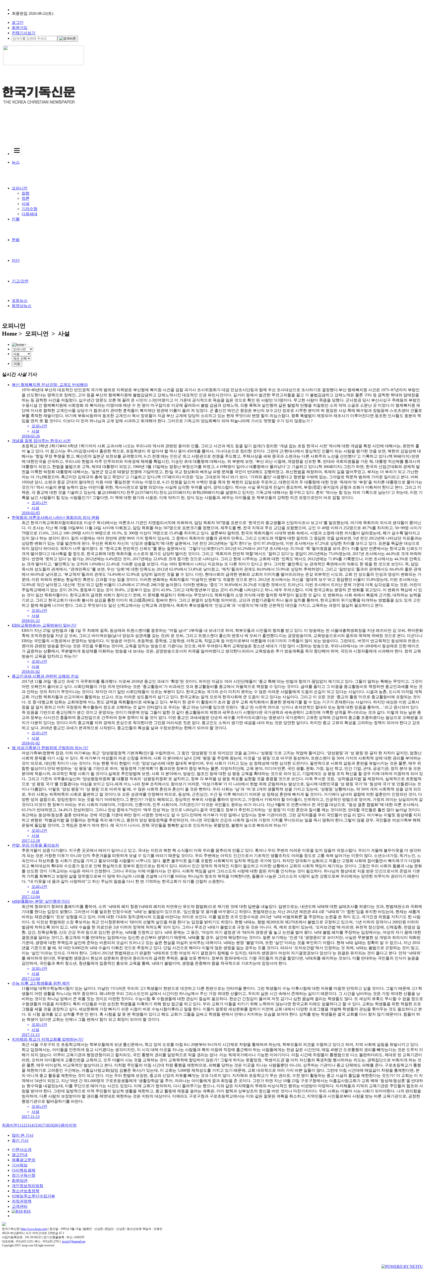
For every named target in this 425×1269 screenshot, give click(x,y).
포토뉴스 (20, 300)
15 (35, 1125)
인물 (16, 219)
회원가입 (20, 28)
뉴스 (16, 162)
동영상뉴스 (21, 306)
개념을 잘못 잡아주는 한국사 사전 (41, 441)
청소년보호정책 (25, 1191)
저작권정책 (21, 1201)
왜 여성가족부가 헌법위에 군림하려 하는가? (50, 748)
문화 (16, 240)
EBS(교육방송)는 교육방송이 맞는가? (44, 625)
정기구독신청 (23, 1175)
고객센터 (20, 1206)
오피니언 (20, 188)
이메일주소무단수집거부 (33, 1196)
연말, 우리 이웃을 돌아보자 (35, 845)
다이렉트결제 (23, 1170)
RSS (27, 1211)
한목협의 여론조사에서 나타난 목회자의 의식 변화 (55, 517)
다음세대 (29, 214)
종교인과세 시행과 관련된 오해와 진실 (45, 676)
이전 (14, 1125)
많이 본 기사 (22, 1135)
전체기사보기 (23, 33)
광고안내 (20, 1155)
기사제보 (20, 1165)
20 (55, 1125)
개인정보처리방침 (27, 1186)
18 (47, 1125)
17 (43, 1125)
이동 (17, 364)
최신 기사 (20, 1140)
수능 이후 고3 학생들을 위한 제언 (41, 983)
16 (39, 1125)
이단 (16, 260)
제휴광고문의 (23, 1160)
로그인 (18, 22)
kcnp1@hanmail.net (73, 1241)
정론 (26, 198)
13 (27, 1125)
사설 (26, 203)
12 (23, 1125)
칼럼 (26, 193)
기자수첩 (29, 209)
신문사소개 (21, 1149)
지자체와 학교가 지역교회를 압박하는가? (47, 1039)
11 (19, 1125)
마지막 (70, 1125)
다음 (61, 1125)
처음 (6, 1125)
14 (31, 1125)
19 (51, 1125)
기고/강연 (20, 281)
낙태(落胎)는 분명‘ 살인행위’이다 (41, 901)
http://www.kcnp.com (33, 1229)
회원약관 (20, 1180)
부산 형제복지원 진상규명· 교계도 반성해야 (50, 385)
